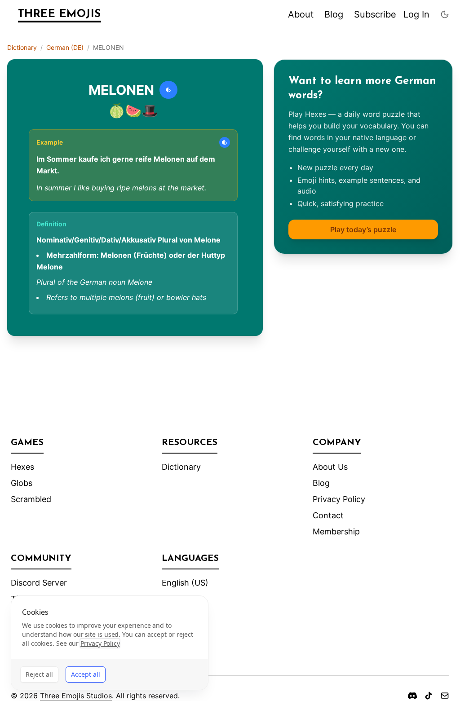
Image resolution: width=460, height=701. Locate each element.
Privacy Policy (339, 499)
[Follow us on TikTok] (428, 695)
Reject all (39, 674)
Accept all (85, 674)
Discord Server (39, 582)
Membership (336, 531)
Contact (328, 515)
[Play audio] (168, 90)
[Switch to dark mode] (444, 14)
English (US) (185, 582)
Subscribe (375, 14)
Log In (416, 14)
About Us (330, 467)
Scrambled (31, 499)
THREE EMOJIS (59, 14)
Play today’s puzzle (363, 229)
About (301, 14)
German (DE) (65, 47)
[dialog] (109, 642)
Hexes (22, 467)
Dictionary (22, 47)
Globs (21, 483)
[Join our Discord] (412, 695)
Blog (333, 14)
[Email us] (444, 695)
